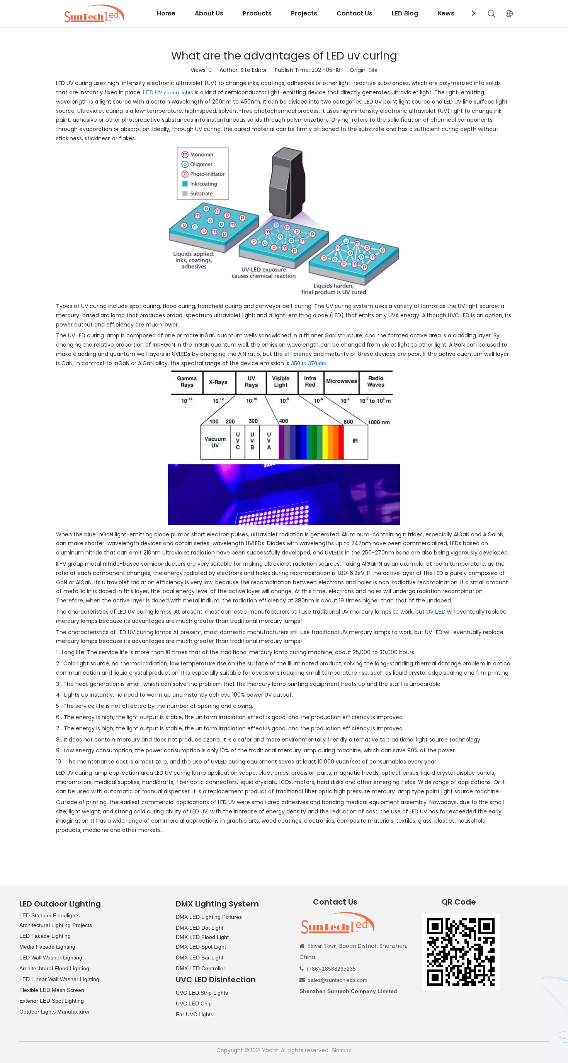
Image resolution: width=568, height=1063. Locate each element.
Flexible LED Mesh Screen (51, 990)
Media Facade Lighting (47, 947)
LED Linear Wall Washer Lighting (59, 979)
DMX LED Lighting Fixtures (209, 917)
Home (166, 13)
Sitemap (342, 1050)
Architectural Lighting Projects (55, 925)
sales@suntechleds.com (337, 980)
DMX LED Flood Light (202, 937)
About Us (209, 13)
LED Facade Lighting (45, 936)
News (445, 13)
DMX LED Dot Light (199, 928)
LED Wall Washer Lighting (50, 957)
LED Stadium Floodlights (49, 915)
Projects (304, 13)
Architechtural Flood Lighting (54, 968)
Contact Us (354, 13)
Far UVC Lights (194, 1014)
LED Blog (405, 13)
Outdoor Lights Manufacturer (54, 1012)
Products (257, 13)
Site (373, 70)
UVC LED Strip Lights (202, 993)
